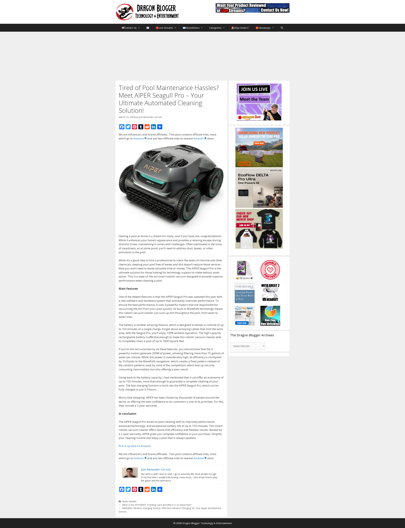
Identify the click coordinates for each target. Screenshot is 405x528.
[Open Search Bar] (282, 28)
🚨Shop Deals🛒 (240, 27)
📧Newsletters (191, 27)
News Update (129, 501)
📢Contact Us (129, 27)
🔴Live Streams (164, 27)
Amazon (139, 138)
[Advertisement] (202, 55)
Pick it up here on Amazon (135, 446)
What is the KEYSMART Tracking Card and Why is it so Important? (157, 504)
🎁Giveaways (263, 27)
